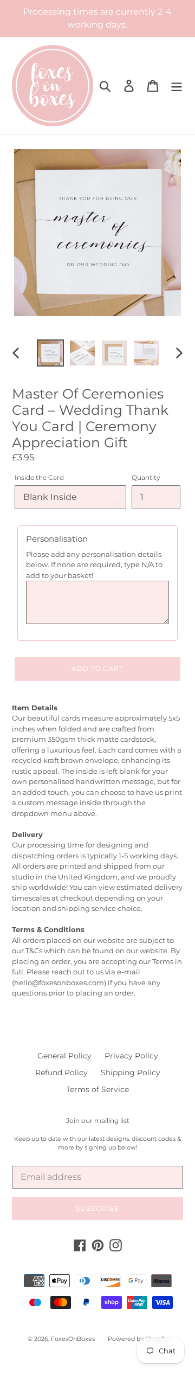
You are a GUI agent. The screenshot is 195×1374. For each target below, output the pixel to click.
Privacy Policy (131, 1056)
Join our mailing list (97, 1121)
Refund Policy (61, 1072)
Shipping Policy (130, 1072)
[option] (50, 353)
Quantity (146, 477)
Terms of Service (97, 1089)
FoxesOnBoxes (73, 1339)
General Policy (64, 1056)
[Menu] (176, 86)
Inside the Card (39, 477)
